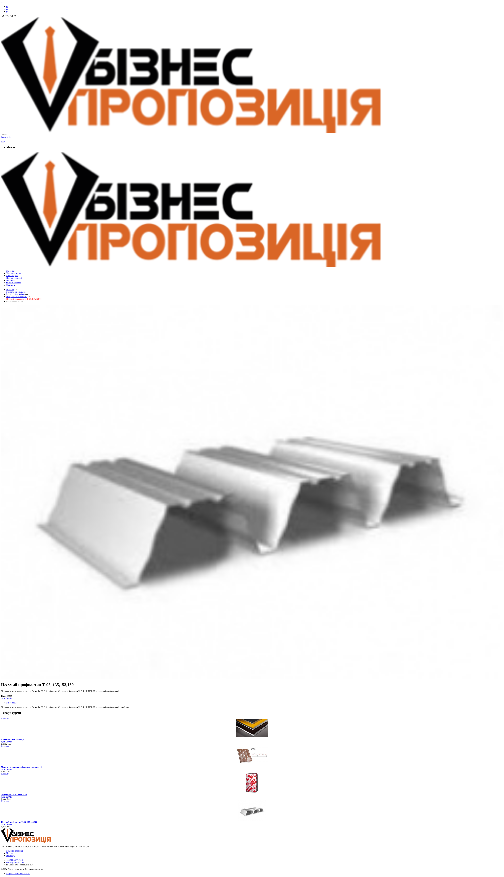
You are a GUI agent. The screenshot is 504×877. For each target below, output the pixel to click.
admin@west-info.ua (15, 862)
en (7, 9)
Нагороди (10, 855)
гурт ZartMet (6, 698)
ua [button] (2, 2)
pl (7, 11)
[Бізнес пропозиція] (252, 132)
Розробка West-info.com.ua (18, 874)
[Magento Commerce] (252, 266)
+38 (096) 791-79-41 (15, 860)
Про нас (10, 853)
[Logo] (34, 842)
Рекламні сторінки (14, 851)
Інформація (11, 703)
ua (7, 7)
